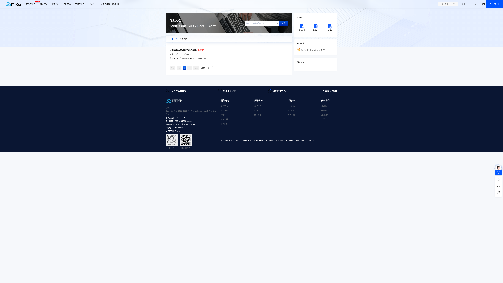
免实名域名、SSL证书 (110, 4)
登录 (483, 4)
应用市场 (67, 4)
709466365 (179, 127)
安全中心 (224, 106)
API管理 (224, 115)
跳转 (203, 68)
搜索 (283, 23)
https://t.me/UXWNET (186, 124)
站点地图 (289, 140)
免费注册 (495, 4)
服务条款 (224, 124)
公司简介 (325, 106)
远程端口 (202, 26)
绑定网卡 (192, 26)
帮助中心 (291, 110)
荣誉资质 (325, 119)
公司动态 (325, 115)
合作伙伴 (257, 106)
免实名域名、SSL (232, 140)
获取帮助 (183, 39)
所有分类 (173, 39)
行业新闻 (291, 106)
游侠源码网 (246, 140)
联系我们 (325, 110)
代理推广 (257, 110)
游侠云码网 (258, 140)
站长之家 (279, 140)
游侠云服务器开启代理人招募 (313, 50)
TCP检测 (310, 140)
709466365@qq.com (184, 121)
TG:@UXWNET (181, 118)
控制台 (474, 4)
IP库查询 (269, 140)
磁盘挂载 (182, 26)
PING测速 (300, 140)
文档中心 (463, 4)
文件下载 (291, 115)
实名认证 (224, 110)
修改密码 (213, 26)
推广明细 (257, 115)
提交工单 (224, 119)
